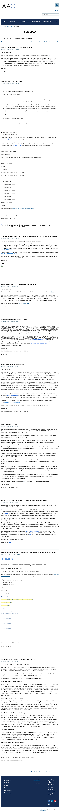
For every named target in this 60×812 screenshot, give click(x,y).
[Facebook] (49, 801)
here (50, 55)
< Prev (34, 42)
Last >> (57, 42)
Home (3, 26)
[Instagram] (49, 804)
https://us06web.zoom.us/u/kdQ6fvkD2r (23, 208)
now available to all (24, 303)
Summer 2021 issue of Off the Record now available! (18, 284)
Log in (57, 5)
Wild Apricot (43, 810)
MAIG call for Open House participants (14, 319)
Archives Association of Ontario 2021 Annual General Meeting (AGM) (24, 500)
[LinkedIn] (52, 801)
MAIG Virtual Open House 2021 (11, 81)
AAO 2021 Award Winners (9, 424)
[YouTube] (55, 801)
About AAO (10, 26)
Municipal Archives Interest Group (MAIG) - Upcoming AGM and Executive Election (28, 552)
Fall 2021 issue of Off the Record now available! (17, 47)
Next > (55, 42)
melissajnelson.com (11, 754)
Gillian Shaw (4, 555)
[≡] (56, 22)
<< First (31, 42)
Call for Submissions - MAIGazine (12, 364)
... (37, 41)
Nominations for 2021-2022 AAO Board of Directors (18, 659)
